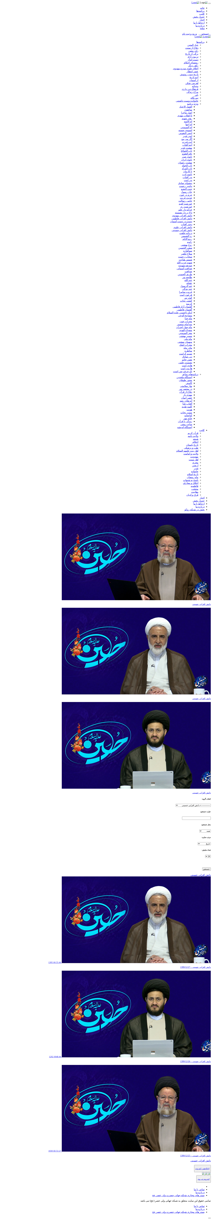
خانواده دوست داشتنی (187, 101)
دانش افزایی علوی (182, 227)
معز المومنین (185, 333)
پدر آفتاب (187, 177)
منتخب (194, 489)
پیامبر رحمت (185, 186)
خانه (202, 8)
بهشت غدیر (186, 148)
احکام (195, 442)
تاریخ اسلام (192, 474)
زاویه (189, 242)
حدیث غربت (186, 198)
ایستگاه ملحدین (184, 377)
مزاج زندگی (192, 92)
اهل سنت (193, 459)
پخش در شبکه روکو (195, 509)
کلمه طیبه (187, 406)
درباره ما (200, 25)
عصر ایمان (186, 398)
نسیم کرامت (185, 353)
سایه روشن (186, 424)
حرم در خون (185, 195)
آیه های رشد (186, 400)
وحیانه (195, 86)
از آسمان (193, 80)
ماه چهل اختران (184, 327)
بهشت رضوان (185, 162)
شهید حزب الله (184, 262)
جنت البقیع (186, 189)
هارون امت (186, 368)
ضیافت (188, 271)
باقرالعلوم (187, 153)
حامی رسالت (185, 200)
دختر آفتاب (186, 224)
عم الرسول (186, 286)
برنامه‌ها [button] (200, 42)
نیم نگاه (194, 98)
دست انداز (193, 59)
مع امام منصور (184, 324)
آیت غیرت (187, 142)
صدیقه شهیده (185, 265)
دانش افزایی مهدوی (182, 215)
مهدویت (194, 456)
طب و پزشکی (191, 447)
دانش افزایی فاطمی (181, 218)
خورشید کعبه (185, 203)
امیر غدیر (187, 136)
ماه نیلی (188, 339)
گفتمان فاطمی (184, 309)
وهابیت (194, 492)
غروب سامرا (185, 292)
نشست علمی (185, 362)
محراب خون (186, 321)
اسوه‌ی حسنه (185, 130)
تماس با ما (199, 1189)
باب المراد (187, 168)
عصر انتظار (192, 71)
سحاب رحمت (185, 256)
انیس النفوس (185, 133)
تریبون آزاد (193, 56)
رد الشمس (186, 236)
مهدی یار (187, 395)
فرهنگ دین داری (190, 89)
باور (196, 95)
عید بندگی (187, 289)
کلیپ (202, 14)
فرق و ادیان (192, 495)
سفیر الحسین (185, 248)
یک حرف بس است (182, 371)
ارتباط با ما (199, 22)
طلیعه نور (187, 277)
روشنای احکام (191, 62)
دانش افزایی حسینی (182, 230)
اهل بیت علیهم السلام (187, 450)
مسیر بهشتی (185, 336)
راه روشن (193, 51)
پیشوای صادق (185, 183)
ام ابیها (188, 124)
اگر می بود (186, 139)
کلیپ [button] (202, 430)
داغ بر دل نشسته (183, 212)
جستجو (206, 869)
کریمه (189, 303)
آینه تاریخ (193, 77)
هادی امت (187, 365)
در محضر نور (185, 389)
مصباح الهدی (185, 330)
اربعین (195, 465)
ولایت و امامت (190, 453)
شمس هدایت (185, 259)
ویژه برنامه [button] (192, 103)
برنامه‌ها (200, 11)
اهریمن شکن (191, 83)
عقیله (189, 283)
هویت (189, 409)
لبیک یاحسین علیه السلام (179, 312)
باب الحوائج (186, 151)
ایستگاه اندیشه (184, 427)
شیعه (195, 439)
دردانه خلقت (185, 233)
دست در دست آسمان (181, 221)
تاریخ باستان (192, 445)
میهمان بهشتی (185, 342)
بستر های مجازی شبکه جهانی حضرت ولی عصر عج (178, 1195)
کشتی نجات (186, 300)
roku (202, 28)
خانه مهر (187, 418)
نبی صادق (187, 356)
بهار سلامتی (186, 386)
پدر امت (188, 180)
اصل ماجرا (186, 112)
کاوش (189, 383)
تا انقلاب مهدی (184, 115)
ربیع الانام (187, 239)
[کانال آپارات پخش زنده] (209, 1173)
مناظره (188, 350)
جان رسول (186, 192)
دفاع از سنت (191, 48)
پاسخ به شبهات (190, 480)
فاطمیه (194, 486)
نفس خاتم (187, 359)
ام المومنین (186, 127)
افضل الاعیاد (185, 106)
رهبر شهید (187, 118)
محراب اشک (185, 345)
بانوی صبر (187, 156)
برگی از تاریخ (191, 53)
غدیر (196, 468)
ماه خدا (188, 318)
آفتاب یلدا (187, 403)
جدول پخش (199, 16)
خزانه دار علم (185, 209)
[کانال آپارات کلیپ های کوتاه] (203, 1173)
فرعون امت (186, 295)
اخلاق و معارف (190, 483)
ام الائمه (188, 121)
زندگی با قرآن (185, 421)
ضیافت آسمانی (184, 268)
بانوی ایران (186, 159)
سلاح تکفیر (186, 253)
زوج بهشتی (186, 245)
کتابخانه (188, 415)
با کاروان (187, 171)
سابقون (188, 109)
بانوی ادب (187, 174)
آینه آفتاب (187, 145)
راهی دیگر (193, 65)
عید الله (188, 280)
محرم (195, 462)
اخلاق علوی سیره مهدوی (185, 68)
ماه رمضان (192, 477)
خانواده (194, 471)
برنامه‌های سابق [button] (190, 374)
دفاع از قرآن (185, 392)
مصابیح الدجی (185, 315)
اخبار (202, 19)
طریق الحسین (185, 274)
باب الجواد (187, 165)
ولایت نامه (193, 436)
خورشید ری (186, 206)
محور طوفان (185, 380)
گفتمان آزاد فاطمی (182, 306)
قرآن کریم (193, 433)
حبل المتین (192, 45)
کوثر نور (188, 298)
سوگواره (187, 250)
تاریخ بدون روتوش (189, 74)
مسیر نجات (186, 412)
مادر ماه (188, 348)
